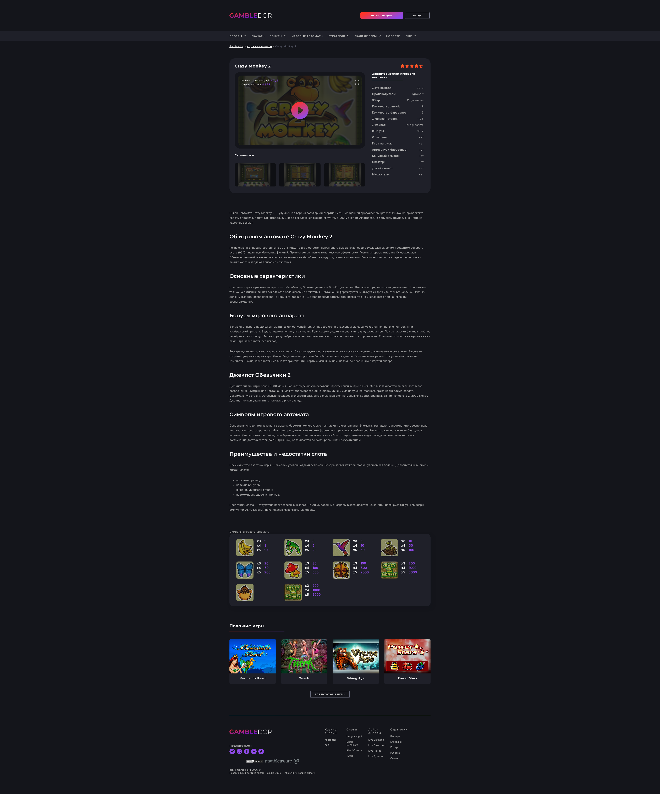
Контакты (330, 739)
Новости (393, 36)
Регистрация (381, 15)
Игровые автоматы (307, 36)
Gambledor (236, 46)
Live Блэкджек (377, 745)
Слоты (394, 758)
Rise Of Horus (354, 750)
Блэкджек (396, 741)
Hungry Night (354, 736)
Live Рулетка (375, 756)
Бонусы (276, 36)
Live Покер (374, 750)
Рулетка (395, 752)
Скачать (258, 36)
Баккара (395, 736)
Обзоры (235, 36)
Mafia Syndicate (352, 743)
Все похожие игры (330, 694)
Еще (409, 36)
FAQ (327, 745)
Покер (394, 747)
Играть (252, 656)
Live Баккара (376, 739)
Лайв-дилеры (366, 36)
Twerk (350, 755)
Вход (417, 15)
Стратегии (336, 36)
